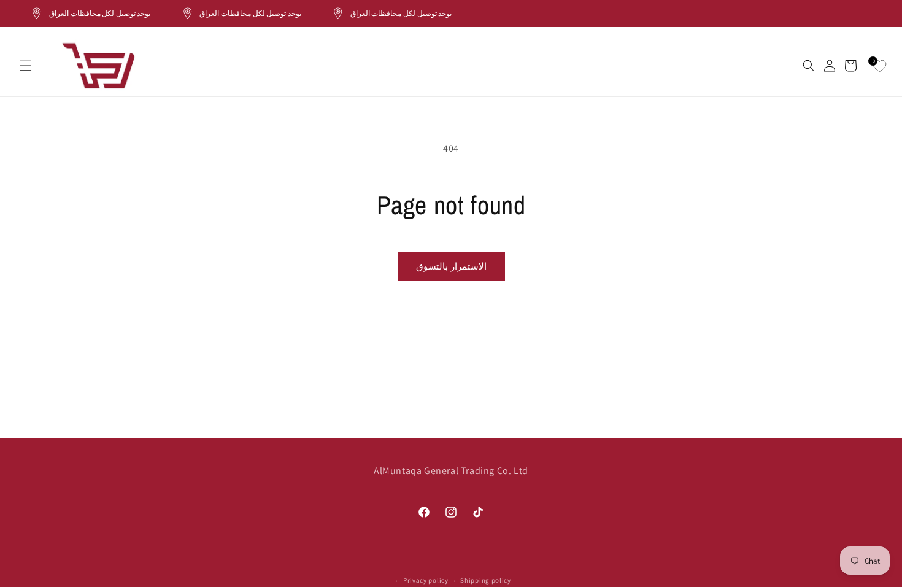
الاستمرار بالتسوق (451, 266)
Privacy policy (426, 580)
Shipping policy (485, 580)
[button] (25, 65)
